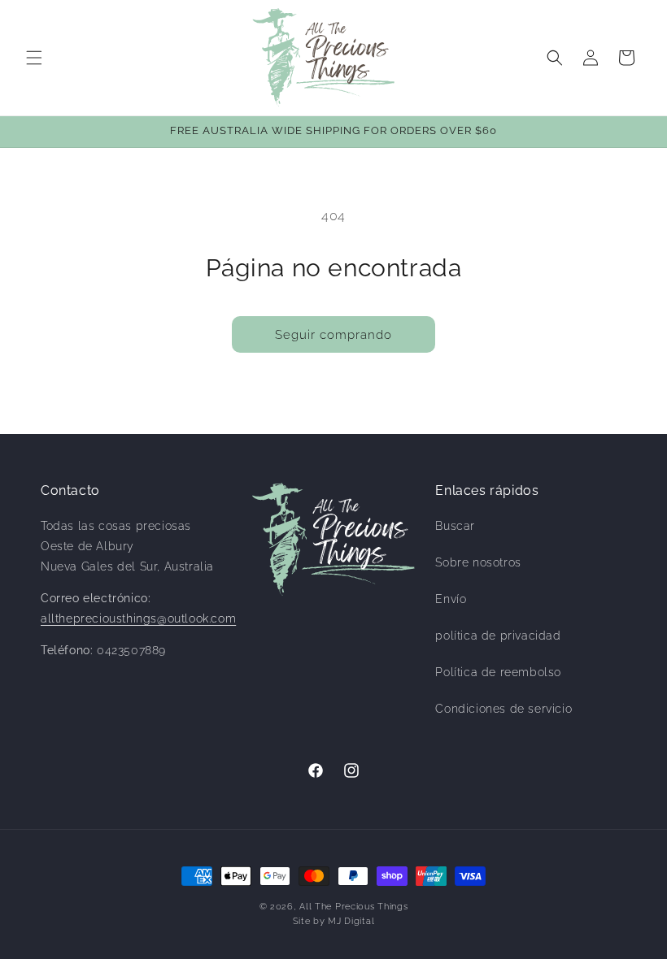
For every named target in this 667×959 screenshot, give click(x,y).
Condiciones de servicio (503, 708)
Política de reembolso (498, 672)
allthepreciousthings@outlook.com (138, 618)
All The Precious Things (353, 906)
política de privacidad (497, 635)
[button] (34, 58)
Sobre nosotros (478, 562)
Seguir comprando (333, 335)
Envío (450, 598)
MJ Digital (351, 921)
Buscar (455, 525)
